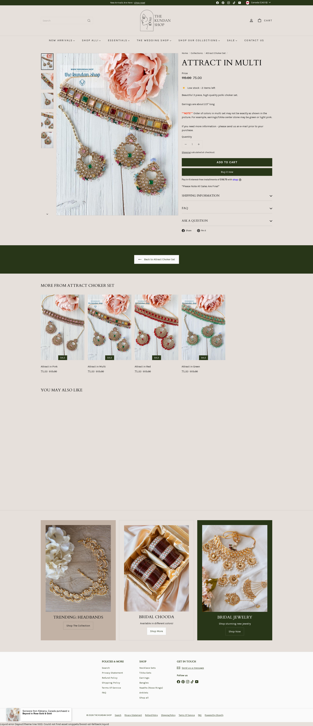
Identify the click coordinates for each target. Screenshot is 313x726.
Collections (197, 53)
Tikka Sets (145, 672)
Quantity (187, 136)
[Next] (47, 213)
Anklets (143, 692)
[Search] (89, 20)
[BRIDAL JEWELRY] (234, 568)
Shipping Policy (111, 682)
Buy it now (227, 171)
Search (106, 667)
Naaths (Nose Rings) (151, 687)
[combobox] (67, 20)
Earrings (144, 677)
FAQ (104, 692)
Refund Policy (109, 677)
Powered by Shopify (214, 715)
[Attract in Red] (156, 336)
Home (185, 53)
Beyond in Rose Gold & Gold (37, 713)
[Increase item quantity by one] (199, 144)
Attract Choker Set (216, 53)
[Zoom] (117, 134)
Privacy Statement (112, 672)
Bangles (144, 682)
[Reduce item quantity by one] (186, 144)
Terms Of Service (111, 687)
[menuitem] (61, 40)
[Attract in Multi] (109, 336)
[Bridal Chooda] (156, 568)
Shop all (144, 697)
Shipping (186, 152)
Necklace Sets (147, 667)
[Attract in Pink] (62, 336)
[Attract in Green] (203, 336)
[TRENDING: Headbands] (78, 568)
